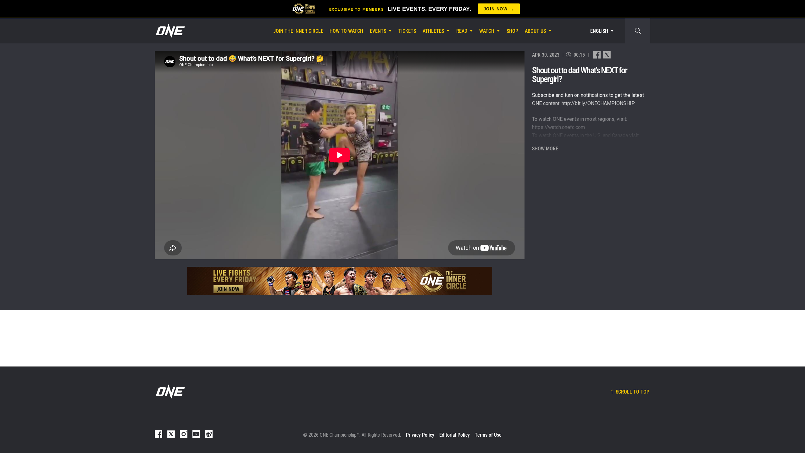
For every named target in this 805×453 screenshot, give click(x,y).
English (599, 31)
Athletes (433, 31)
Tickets (407, 31)
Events (378, 31)
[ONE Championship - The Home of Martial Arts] (170, 30)
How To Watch (346, 31)
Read (461, 31)
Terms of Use (488, 435)
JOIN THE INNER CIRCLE (298, 31)
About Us (535, 31)
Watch (486, 31)
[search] (637, 30)
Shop (512, 31)
